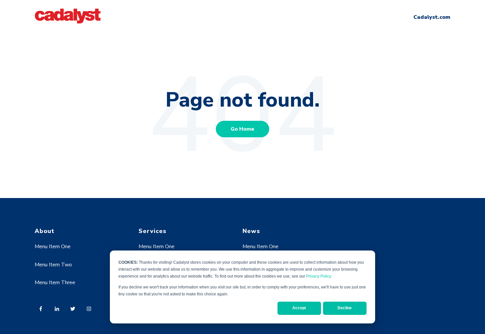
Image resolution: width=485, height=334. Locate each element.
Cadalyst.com (431, 17)
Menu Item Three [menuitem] (55, 282)
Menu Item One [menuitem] (53, 246)
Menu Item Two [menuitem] (53, 264)
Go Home (242, 129)
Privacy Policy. (319, 276)
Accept (299, 308)
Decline (345, 308)
